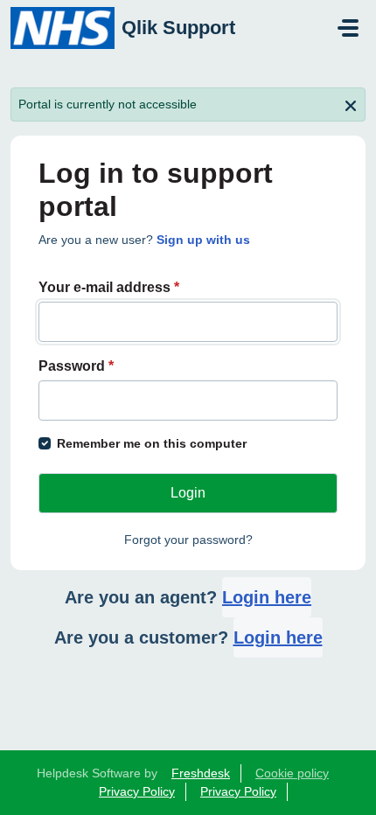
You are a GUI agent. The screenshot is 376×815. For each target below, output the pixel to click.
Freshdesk (200, 773)
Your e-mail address (108, 287)
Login (188, 492)
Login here (266, 597)
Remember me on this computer (152, 443)
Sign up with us (203, 240)
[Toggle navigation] (348, 28)
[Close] (351, 104)
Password (76, 366)
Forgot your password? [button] (188, 540)
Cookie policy (292, 773)
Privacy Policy (137, 791)
